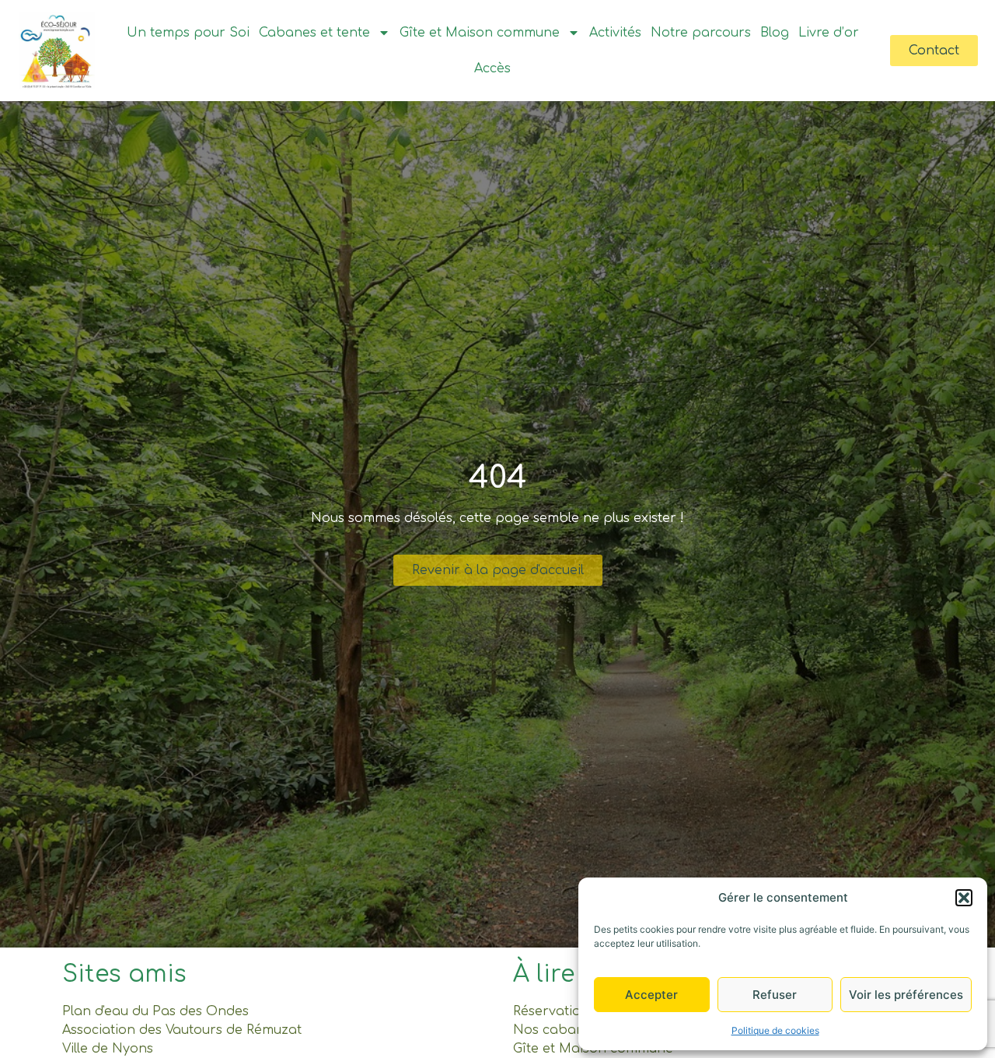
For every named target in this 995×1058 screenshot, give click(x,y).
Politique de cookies (775, 1030)
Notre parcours (701, 33)
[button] (964, 898)
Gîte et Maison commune (480, 33)
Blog (774, 33)
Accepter (651, 994)
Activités (615, 33)
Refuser (774, 994)
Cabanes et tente (314, 33)
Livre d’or (828, 33)
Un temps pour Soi (188, 33)
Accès (492, 68)
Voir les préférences (906, 994)
